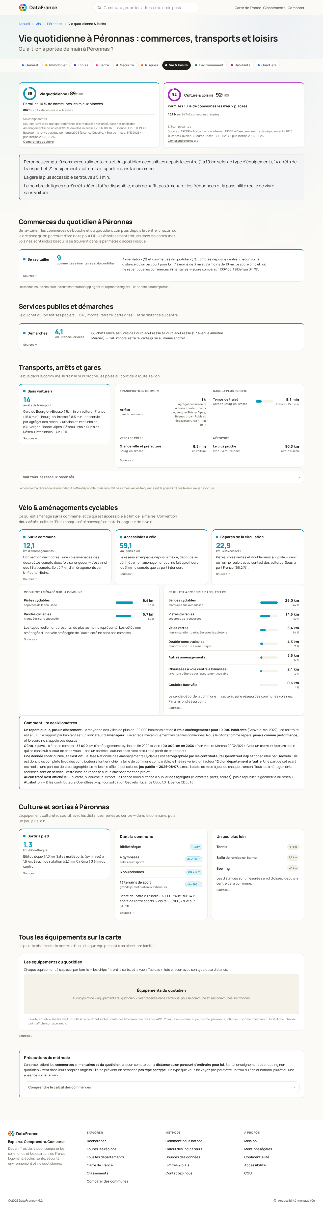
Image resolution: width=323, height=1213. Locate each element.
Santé (104, 65)
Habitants (242, 65)
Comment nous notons (184, 1141)
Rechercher (96, 1141)
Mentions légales (258, 1149)
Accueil (24, 24)
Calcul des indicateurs (184, 1149)
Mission (250, 1141)
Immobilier (58, 65)
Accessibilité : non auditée (296, 1200)
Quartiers (269, 65)
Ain (38, 24)
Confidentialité (256, 1157)
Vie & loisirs (178, 65)
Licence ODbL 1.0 (181, 782)
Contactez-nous (179, 1173)
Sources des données (183, 1157)
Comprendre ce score (38, 141)
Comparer (296, 7)
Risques (151, 65)
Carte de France (100, 1165)
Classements (274, 7)
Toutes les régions (101, 1149)
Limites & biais (177, 1165)
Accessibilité (255, 1165)
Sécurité (127, 65)
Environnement (211, 65)
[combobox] (149, 8)
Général (31, 65)
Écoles (83, 65)
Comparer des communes (107, 1181)
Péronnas (54, 24)
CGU (248, 1173)
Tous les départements (105, 1157)
